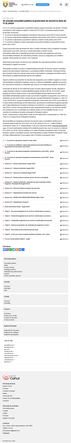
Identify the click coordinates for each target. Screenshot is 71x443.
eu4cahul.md (8, 353)
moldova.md (8, 351)
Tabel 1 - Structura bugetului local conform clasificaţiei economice (27, 211)
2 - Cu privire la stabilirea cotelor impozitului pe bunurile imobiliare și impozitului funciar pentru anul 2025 (28, 145)
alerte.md (7, 362)
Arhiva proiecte (9, 320)
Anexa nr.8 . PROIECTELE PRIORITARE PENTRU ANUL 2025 (24, 197)
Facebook (6, 433)
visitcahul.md (8, 357)
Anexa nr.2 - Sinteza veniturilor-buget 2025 (19, 168)
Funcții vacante (9, 267)
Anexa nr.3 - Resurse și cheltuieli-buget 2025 (20, 173)
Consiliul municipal (9, 391)
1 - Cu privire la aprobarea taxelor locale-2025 (20, 140)
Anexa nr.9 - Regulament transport (17, 202)
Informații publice (8, 408)
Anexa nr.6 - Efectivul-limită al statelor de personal (22, 188)
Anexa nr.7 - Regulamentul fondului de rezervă (21, 193)
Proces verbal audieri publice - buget (17, 239)
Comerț (6, 274)
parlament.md (8, 347)
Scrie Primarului (42, 4)
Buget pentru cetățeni (11, 332)
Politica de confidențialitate (11, 398)
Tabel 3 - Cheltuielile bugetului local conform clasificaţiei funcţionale (28, 220)
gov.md (6, 349)
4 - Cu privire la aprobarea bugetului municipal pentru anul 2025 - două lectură (29, 158)
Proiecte (5, 415)
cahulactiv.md (8, 360)
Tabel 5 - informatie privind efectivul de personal (21, 230)
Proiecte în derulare (10, 318)
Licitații (5, 413)
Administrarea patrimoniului (13, 271)
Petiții (6, 265)
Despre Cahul (7, 386)
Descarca (65, 140)
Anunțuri (7, 286)
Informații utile (7, 396)
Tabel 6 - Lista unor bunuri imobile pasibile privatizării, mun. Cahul (27, 234)
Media (5, 393)
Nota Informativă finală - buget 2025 (17, 207)
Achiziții (5, 411)
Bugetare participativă (11, 334)
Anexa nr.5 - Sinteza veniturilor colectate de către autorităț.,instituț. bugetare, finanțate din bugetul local (28, 183)
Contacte (6, 401)
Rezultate (7, 288)
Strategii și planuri (10, 269)
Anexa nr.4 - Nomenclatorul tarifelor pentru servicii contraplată (26, 177)
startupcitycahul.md (10, 355)
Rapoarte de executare (11, 330)
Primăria (5, 388)
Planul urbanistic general (12, 276)
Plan (5, 290)
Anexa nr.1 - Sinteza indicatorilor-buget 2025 (20, 163)
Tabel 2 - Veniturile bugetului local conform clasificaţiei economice (28, 216)
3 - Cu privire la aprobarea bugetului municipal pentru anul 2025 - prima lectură (29, 152)
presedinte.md (8, 345)
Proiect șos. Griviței (10, 315)
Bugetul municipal (8, 418)
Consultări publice (10, 263)
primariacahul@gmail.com (11, 430)
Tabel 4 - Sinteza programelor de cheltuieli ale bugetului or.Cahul (27, 225)
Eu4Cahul (7, 313)
